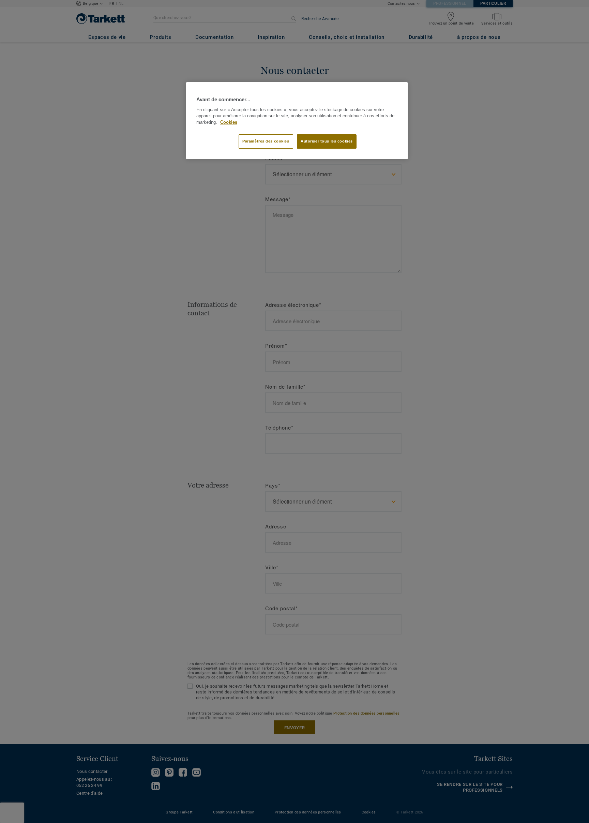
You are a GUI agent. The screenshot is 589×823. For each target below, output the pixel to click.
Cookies (228, 122)
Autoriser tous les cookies (327, 141)
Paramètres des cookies (265, 141)
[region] (297, 120)
